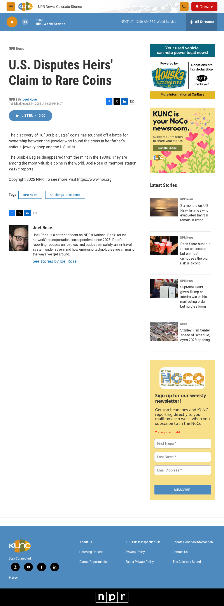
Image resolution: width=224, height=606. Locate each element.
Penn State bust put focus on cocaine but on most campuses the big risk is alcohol (195, 253)
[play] (12, 22)
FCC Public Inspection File (143, 542)
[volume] (25, 22)
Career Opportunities (93, 561)
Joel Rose (30, 99)
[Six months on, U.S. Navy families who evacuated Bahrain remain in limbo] (164, 207)
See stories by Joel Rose (55, 261)
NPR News (16, 48)
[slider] (32, 21)
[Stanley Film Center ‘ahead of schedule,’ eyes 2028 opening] (164, 331)
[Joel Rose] (18, 238)
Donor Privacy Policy (140, 561)
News (183, 324)
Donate (206, 6)
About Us (85, 542)
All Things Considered (65, 195)
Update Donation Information (193, 542)
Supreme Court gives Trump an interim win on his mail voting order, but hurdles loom (193, 296)
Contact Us (180, 552)
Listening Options (91, 552)
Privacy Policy (135, 552)
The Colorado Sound (187, 561)
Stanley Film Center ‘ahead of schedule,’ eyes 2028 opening (195, 335)
